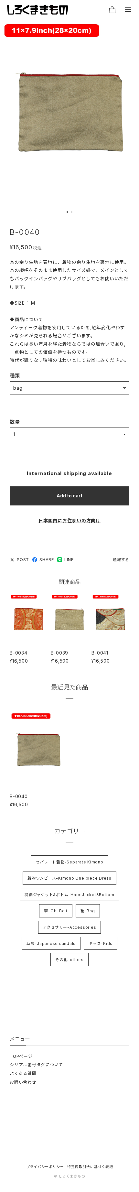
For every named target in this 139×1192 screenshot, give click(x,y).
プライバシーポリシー (45, 1167)
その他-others (69, 959)
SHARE (46, 559)
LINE (69, 559)
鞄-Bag (87, 910)
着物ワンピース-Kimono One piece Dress (69, 878)
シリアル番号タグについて (36, 1064)
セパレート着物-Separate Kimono (69, 862)
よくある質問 (23, 1073)
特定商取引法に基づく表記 (90, 1167)
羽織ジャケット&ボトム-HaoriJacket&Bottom (69, 894)
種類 (15, 376)
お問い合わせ (23, 1082)
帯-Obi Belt (56, 910)
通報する (121, 559)
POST (23, 559)
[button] (67, 212)
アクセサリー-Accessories (69, 927)
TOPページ (21, 1056)
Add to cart (69, 495)
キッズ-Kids (100, 943)
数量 (15, 422)
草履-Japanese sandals (51, 943)
